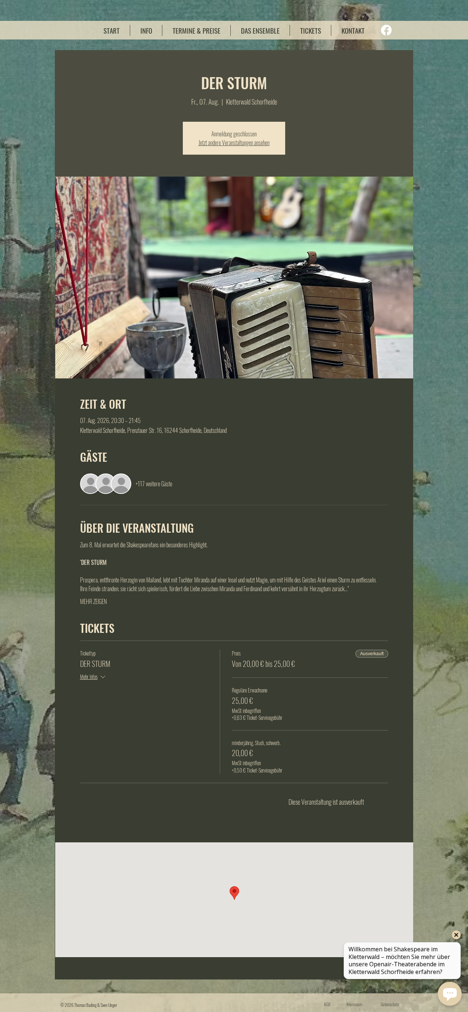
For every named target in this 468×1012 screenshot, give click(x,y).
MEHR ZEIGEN (93, 601)
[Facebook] (386, 30)
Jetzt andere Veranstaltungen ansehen (234, 142)
